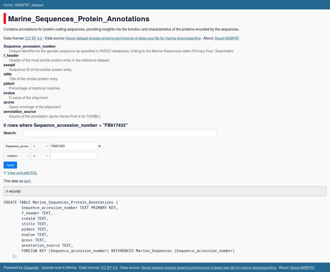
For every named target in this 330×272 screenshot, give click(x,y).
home (8, 4)
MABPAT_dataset (29, 4)
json (27, 180)
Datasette (31, 267)
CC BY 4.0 (33, 38)
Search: (10, 132)
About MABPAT (227, 38)
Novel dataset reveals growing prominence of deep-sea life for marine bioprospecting (133, 38)
